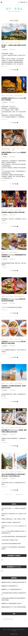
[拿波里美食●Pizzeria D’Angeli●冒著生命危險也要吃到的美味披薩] (14, 285)
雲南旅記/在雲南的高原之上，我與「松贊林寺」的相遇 (13, 519)
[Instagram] (20, 2)
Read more (3, 66)
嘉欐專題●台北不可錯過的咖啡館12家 (9, 586)
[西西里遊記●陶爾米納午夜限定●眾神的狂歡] (14, 199)
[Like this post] (10, 69)
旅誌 (7, 42)
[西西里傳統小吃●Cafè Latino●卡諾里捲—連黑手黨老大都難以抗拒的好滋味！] (14, 416)
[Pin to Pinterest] (15, 69)
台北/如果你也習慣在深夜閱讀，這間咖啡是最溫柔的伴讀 (13, 536)
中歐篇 (2, 42)
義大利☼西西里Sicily (19, 95)
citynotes (5, 49)
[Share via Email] (17, 69)
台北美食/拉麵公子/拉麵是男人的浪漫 (9, 540)
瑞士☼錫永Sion (18, 42)
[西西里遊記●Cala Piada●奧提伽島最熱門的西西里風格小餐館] (14, 241)
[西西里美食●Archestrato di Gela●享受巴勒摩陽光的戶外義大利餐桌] (14, 328)
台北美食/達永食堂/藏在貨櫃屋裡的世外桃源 (11, 543)
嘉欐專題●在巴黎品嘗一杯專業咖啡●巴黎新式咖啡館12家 (13, 582)
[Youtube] (22, 2)
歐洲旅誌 (11, 42)
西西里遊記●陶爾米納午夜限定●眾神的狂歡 (12, 212)
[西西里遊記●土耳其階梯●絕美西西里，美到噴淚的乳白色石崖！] (14, 372)
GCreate (14, 630)
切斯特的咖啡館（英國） (6, 148)
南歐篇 (2, 95)
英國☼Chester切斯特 (5, 150)
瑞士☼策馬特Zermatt (19, 471)
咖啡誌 (14, 148)
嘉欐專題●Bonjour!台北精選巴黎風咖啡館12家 (11, 589)
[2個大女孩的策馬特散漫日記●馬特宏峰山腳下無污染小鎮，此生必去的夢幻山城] (14, 461)
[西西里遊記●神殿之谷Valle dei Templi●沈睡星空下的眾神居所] (14, 84)
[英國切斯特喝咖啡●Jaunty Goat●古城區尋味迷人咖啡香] (14, 137)
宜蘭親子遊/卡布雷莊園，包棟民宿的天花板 (10, 522)
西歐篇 (13, 150)
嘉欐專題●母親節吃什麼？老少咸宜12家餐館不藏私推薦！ (13, 607)
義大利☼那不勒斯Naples (19, 296)
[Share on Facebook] (12, 69)
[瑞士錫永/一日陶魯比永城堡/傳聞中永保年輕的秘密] (14, 31)
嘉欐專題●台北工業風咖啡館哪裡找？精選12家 (11, 603)
